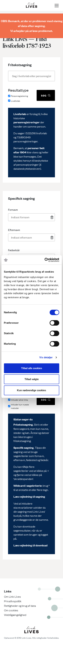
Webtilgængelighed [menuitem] (15, 615)
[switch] (54, 323)
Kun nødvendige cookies (31, 390)
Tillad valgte (32, 379)
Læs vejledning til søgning (29, 496)
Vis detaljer (46, 357)
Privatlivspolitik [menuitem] (12, 601)
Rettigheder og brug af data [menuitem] (20, 605)
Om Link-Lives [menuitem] (12, 596)
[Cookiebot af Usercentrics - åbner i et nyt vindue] (45, 260)
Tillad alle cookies (31, 368)
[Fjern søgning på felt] (51, 217)
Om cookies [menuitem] (11, 610)
